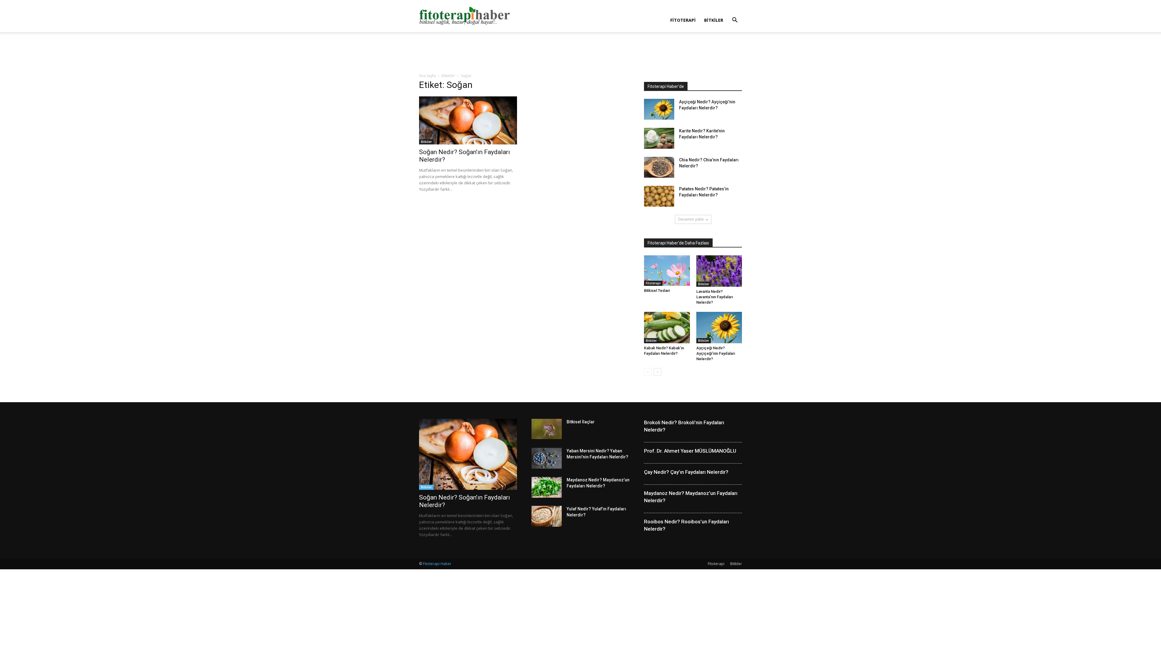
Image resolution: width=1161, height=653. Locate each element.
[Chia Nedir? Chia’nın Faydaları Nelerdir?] (659, 167)
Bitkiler (713, 20)
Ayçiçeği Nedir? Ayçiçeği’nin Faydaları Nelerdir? (715, 353)
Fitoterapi (683, 20)
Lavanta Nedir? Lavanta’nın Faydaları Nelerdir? (714, 297)
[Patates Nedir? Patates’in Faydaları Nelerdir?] (659, 196)
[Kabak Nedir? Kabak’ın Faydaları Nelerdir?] (667, 327)
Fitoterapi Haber (437, 563)
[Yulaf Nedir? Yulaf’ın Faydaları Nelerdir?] (547, 516)
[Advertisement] (580, 52)
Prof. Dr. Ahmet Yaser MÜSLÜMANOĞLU (690, 451)
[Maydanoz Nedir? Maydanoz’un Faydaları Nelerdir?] (547, 487)
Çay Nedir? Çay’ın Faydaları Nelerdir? (686, 472)
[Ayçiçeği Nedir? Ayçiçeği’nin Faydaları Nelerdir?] (659, 109)
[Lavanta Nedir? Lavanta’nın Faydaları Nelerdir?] (719, 271)
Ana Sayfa (427, 75)
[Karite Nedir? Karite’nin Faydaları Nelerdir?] (659, 138)
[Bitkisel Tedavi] (667, 270)
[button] (734, 21)
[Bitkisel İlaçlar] (547, 429)
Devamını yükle (691, 219)
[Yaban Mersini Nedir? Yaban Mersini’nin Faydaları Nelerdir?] (547, 458)
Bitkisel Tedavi (657, 290)
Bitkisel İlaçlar (581, 421)
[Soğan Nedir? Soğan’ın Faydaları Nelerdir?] (468, 120)
